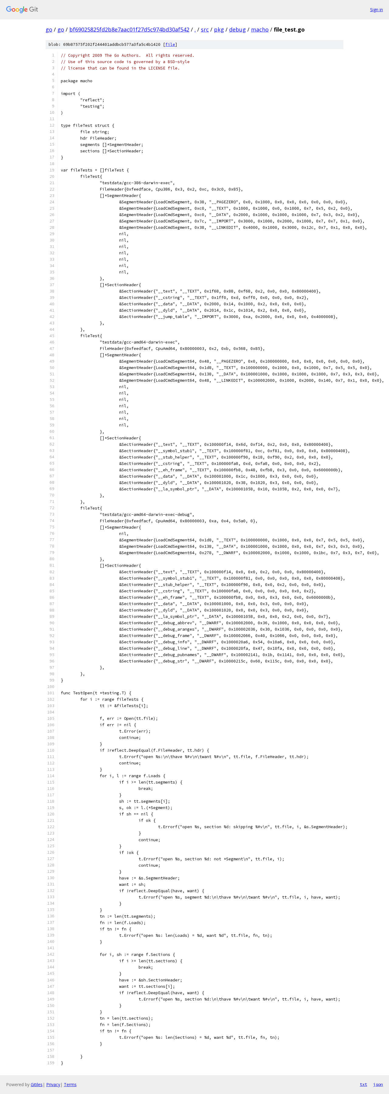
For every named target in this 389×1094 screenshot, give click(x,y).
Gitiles (37, 1084)
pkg (219, 29)
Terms (70, 1084)
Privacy (53, 1084)
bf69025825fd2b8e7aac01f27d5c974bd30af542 (129, 29)
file (170, 44)
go (49, 29)
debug (237, 29)
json (378, 1084)
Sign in (376, 9)
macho (260, 29)
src (205, 29)
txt (363, 1084)
